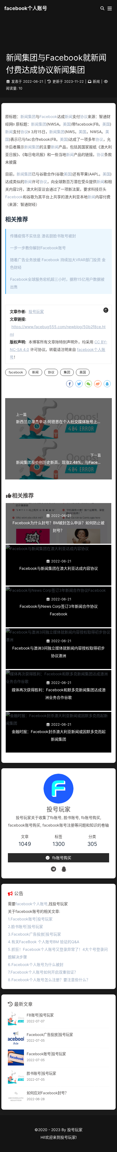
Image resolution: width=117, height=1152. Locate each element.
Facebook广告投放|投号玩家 (50, 1034)
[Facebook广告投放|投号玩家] (16, 1038)
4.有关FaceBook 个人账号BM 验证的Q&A (43, 941)
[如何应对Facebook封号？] (16, 1096)
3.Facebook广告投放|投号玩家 (34, 934)
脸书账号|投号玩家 (41, 1073)
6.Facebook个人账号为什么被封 (35, 964)
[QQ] (63, 869)
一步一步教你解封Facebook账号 (38, 247)
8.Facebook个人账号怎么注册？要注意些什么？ (49, 979)
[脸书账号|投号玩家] (16, 1077)
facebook (16, 372)
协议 (84, 116)
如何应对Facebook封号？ (47, 1093)
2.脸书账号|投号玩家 (25, 926)
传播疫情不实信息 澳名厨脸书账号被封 (43, 235)
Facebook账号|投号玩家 (46, 1054)
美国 (66, 124)
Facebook (48, 116)
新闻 (96, 81)
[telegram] (53, 869)
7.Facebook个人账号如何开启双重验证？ (43, 972)
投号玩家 (36, 311)
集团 (32, 116)
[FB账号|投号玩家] (16, 1018)
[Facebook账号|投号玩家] (16, 1057)
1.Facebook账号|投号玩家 (30, 919)
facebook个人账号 (25, 8)
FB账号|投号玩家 (40, 1015)
